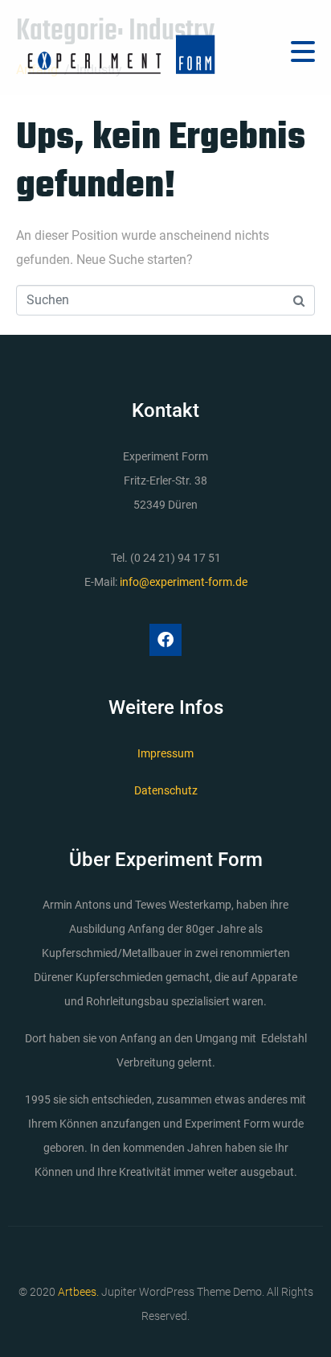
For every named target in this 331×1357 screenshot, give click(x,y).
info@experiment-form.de (183, 581)
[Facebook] (165, 640)
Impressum (165, 753)
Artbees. (78, 1291)
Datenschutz (166, 790)
